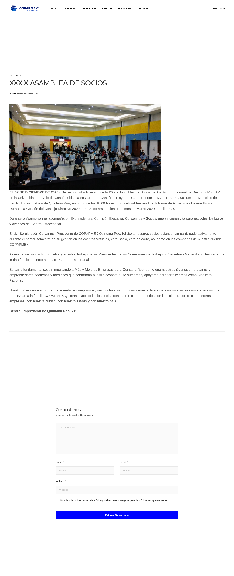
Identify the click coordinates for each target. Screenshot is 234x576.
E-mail (124, 462)
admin (12, 93)
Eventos (106, 8)
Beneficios (89, 8)
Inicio (54, 8)
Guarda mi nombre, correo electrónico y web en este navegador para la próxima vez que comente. (113, 500)
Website (61, 481)
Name (60, 462)
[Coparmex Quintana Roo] (24, 9)
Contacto (142, 8)
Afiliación (124, 8)
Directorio (70, 8)
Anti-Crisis (15, 76)
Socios (217, 8)
